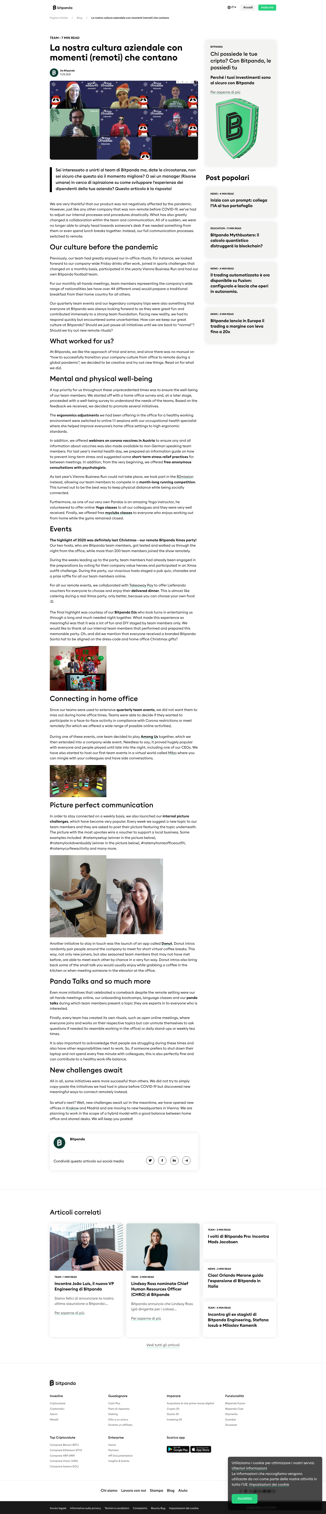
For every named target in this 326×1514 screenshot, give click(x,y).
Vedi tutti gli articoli (163, 1345)
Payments (231, 1414)
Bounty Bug (158, 1508)
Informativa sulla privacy (85, 1508)
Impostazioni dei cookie (183, 1508)
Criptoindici (57, 1409)
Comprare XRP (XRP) (62, 1455)
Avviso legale (58, 1508)
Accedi (248, 7)
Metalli (54, 1419)
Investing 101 (174, 1419)
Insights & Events (118, 1461)
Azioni (54, 1414)
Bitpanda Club (234, 1409)
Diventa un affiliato (120, 1425)
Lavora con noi (133, 1490)
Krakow (72, 1108)
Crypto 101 (173, 1409)
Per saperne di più (225, 92)
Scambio (230, 1419)
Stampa (156, 1490)
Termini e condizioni (117, 1508)
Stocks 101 (173, 1414)
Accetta (245, 1498)
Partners (113, 1450)
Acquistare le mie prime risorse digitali (190, 1403)
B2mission (185, 477)
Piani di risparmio (119, 1409)
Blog (79, 18)
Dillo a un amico (118, 1419)
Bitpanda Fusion (235, 1403)
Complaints (140, 1508)
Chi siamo (109, 1490)
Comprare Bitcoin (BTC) (64, 1445)
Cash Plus (114, 1403)
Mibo (172, 753)
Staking (113, 1414)
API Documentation (120, 1455)
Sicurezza (231, 1425)
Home (112, 1445)
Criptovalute (57, 1403)
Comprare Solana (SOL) (64, 1466)
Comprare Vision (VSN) (64, 1461)
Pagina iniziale (59, 18)
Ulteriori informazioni (249, 1468)
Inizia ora (267, 7)
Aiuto (183, 1490)
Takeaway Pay (141, 585)
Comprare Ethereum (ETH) (66, 1450)
